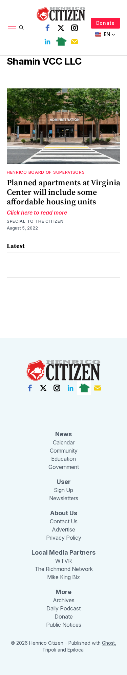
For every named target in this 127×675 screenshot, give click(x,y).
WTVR (63, 560)
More (63, 591)
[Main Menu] (12, 27)
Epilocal (76, 650)
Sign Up (63, 490)
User (64, 481)
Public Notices (63, 624)
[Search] (21, 27)
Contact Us (64, 521)
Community (64, 450)
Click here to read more (37, 212)
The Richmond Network (64, 569)
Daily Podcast (63, 608)
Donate (105, 23)
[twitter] (61, 28)
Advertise (63, 529)
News (63, 434)
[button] (105, 34)
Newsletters (63, 498)
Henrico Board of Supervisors (46, 172)
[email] (74, 41)
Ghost (108, 643)
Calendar (64, 442)
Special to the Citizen (35, 221)
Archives (64, 600)
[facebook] (47, 28)
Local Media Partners (63, 552)
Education (63, 458)
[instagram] (74, 28)
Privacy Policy (63, 537)
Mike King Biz (63, 577)
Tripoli (49, 650)
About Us (63, 513)
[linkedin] (47, 41)
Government (63, 466)
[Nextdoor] (61, 41)
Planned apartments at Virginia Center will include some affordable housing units (63, 192)
